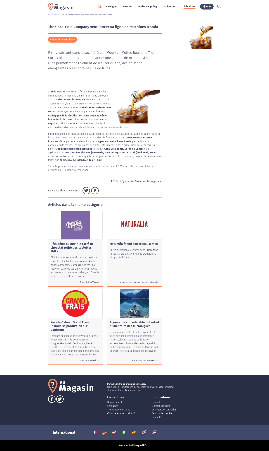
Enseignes (112, 405)
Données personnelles (164, 409)
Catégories (169, 6)
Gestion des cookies (162, 413)
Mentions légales (161, 405)
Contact (156, 402)
